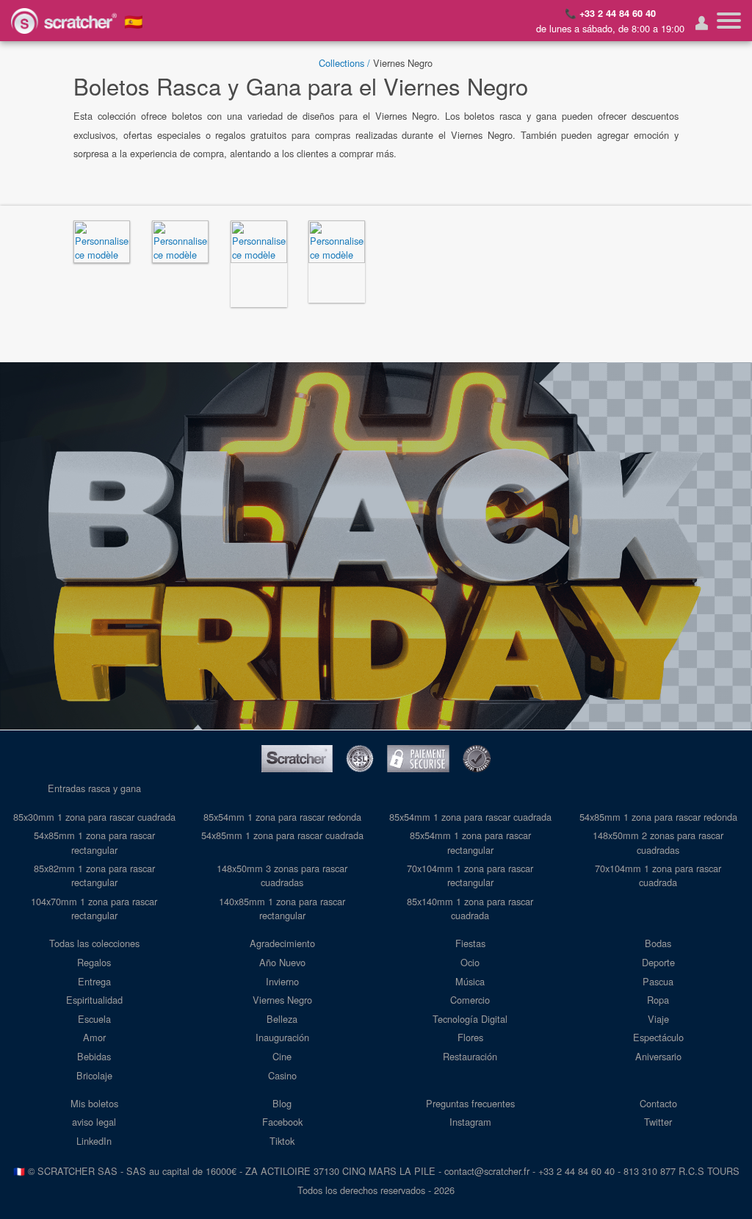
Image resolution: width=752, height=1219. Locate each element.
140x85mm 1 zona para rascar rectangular (282, 908)
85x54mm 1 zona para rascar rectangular (470, 842)
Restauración (470, 1056)
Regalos (94, 962)
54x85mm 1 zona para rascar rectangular (94, 842)
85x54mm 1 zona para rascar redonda (282, 817)
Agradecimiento (282, 943)
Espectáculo (658, 1037)
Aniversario (658, 1056)
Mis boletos (94, 1103)
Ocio (470, 962)
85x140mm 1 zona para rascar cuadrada (470, 908)
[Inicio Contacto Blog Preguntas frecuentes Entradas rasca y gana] (729, 20)
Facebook (282, 1122)
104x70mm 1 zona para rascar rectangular (94, 908)
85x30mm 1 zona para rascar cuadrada (94, 817)
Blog (282, 1103)
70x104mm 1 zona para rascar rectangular (470, 875)
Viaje (658, 1019)
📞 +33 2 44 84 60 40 (610, 13)
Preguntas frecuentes (470, 1103)
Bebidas (94, 1056)
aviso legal (94, 1122)
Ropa (658, 1000)
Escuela (94, 1019)
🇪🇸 (133, 21)
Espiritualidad (94, 1000)
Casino (282, 1075)
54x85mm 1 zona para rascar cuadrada (282, 835)
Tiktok (282, 1141)
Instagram (470, 1122)
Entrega (94, 981)
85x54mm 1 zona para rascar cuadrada (470, 817)
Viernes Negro (282, 1000)
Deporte (658, 962)
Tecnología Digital (470, 1019)
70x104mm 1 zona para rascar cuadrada (658, 875)
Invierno (282, 981)
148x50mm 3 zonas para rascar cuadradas (282, 875)
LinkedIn (94, 1141)
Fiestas (470, 943)
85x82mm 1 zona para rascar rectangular (94, 875)
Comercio (470, 1000)
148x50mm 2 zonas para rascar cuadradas (658, 842)
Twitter (658, 1122)
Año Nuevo (282, 962)
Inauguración (282, 1037)
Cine (282, 1056)
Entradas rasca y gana (94, 788)
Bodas (658, 943)
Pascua (658, 981)
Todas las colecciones (94, 943)
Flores (470, 1037)
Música (470, 981)
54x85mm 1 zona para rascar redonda (658, 817)
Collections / (344, 63)
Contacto (658, 1103)
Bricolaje (94, 1075)
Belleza (282, 1019)
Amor (94, 1037)
